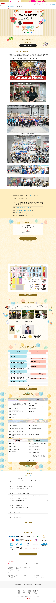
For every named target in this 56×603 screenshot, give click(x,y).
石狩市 (18, 403)
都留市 (19, 428)
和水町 (40, 449)
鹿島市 (38, 446)
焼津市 (15, 434)
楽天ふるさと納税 (13, 6)
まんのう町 (13, 449)
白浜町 (38, 434)
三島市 (13, 434)
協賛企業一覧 (29, 210)
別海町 (24, 405)
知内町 (22, 403)
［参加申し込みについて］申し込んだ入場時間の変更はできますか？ (19, 493)
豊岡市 (33, 431)
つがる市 (13, 408)
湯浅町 (36, 434)
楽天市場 (9, 6)
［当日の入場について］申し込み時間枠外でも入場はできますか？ (19, 507)
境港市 (13, 443)
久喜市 (37, 406)
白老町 (25, 404)
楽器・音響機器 (42, 577)
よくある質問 (18, 212)
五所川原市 (16, 408)
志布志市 (39, 456)
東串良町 (39, 455)
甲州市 (13, 428)
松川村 (18, 431)
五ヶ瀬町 (35, 452)
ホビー (41, 576)
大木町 (40, 443)
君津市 (35, 408)
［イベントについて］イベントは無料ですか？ (16, 478)
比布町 (15, 405)
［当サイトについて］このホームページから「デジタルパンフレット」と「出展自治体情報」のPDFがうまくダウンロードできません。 (27, 481)
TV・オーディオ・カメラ (11, 575)
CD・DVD (42, 575)
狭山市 (33, 406)
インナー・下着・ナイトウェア (11, 569)
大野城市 (42, 443)
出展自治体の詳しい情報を (28, 463)
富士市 (25, 434)
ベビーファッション (10, 568)
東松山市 (40, 406)
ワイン (17, 569)
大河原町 (20, 411)
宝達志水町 (15, 425)
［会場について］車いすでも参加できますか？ (16, 517)
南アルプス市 (23, 428)
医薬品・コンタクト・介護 (27, 567)
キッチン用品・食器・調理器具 (36, 575)
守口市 (33, 428)
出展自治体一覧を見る (28, 45)
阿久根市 (34, 456)
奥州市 (13, 410)
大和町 (22, 411)
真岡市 (36, 403)
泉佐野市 (35, 428)
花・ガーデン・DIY (35, 577)
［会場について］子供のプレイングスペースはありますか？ (18, 514)
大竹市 (15, 446)
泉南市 (38, 428)
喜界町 (36, 456)
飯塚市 (33, 444)
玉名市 (33, 449)
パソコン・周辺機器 (10, 577)
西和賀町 (17, 410)
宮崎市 (33, 452)
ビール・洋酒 (17, 568)
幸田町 (13, 437)
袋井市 (20, 434)
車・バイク (25, 575)
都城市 (38, 452)
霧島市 (41, 455)
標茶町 (17, 405)
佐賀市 (36, 446)
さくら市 (33, 403)
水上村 (35, 449)
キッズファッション (10, 567)
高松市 (16, 449)
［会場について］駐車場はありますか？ (15, 512)
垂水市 (33, 455)
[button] (38, 4)
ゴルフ (17, 575)
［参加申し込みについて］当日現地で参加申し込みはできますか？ (19, 488)
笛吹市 (17, 428)
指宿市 (41, 456)
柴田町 (15, 411)
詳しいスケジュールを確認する (28, 389)
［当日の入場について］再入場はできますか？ (16, 505)
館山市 (33, 408)
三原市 (13, 446)
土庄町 (18, 449)
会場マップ (18, 207)
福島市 (13, 417)
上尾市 (35, 406)
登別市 (15, 404)
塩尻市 (15, 431)
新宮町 (35, 443)
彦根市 (36, 425)
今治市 (15, 451)
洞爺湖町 (17, 404)
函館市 (13, 405)
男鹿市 (13, 414)
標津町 (19, 405)
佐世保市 (33, 447)
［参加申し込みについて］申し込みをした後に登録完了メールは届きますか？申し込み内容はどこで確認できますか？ (26, 495)
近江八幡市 (33, 425)
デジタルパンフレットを (28, 238)
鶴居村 (13, 404)
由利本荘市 (15, 414)
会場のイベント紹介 (23, 210)
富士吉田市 (13, 429)
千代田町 (33, 405)
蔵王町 (17, 411)
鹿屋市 (44, 456)
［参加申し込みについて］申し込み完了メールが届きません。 (18, 498)
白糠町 (22, 404)
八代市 (37, 449)
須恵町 (37, 443)
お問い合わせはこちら (18, 527)
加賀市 (13, 425)
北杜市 (16, 429)
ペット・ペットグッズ (35, 576)
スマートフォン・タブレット (11, 576)
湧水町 (44, 455)
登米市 (25, 411)
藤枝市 (22, 434)
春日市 (33, 443)
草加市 (42, 406)
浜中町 (22, 405)
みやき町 (33, 446)
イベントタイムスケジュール (24, 207)
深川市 (15, 403)
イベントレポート (30, 195)
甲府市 (15, 428)
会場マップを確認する (28, 295)
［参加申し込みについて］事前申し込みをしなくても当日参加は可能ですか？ (20, 486)
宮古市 (15, 410)
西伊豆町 (17, 434)
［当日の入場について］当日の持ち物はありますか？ (17, 500)
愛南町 (13, 451)
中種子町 (36, 455)
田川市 (45, 443)
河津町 (13, 435)
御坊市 (33, 434)
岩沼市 (13, 411)
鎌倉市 (33, 411)
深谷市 (45, 406)
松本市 (20, 431)
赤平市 (20, 403)
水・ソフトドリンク (18, 567)
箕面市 (40, 428)
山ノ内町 (13, 431)
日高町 (20, 404)
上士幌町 (13, 403)
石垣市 (33, 460)
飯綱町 (22, 431)
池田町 (25, 403)
